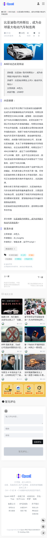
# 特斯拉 (18, 259)
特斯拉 (30, 72)
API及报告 (23, 504)
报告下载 (23, 511)
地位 (9, 84)
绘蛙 (35, 499)
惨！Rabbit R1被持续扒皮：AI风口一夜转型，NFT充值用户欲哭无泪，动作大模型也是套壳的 (35, 346)
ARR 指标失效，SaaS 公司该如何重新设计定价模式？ (11, 346)
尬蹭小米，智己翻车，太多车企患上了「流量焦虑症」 (11, 318)
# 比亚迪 (9, 259)
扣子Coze (21, 499)
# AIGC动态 (13, 255)
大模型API (23, 508)
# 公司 (23, 255)
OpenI (22, 530)
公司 (30, 80)
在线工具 (21, 496)
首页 (4, 12)
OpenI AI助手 (9, 496)
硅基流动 (31, 496)
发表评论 (37, 442)
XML (28, 532)
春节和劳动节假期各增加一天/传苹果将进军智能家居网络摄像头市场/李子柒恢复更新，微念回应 (35, 318)
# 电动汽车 (28, 259)
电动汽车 (17, 76)
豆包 (39, 496)
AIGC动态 (11, 12)
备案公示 (11, 504)
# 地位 (31, 255)
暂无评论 (10, 401)
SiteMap (23, 532)
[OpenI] (8, 4)
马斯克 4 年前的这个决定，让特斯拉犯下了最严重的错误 (11, 374)
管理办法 (12, 508)
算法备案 (12, 511)
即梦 (29, 499)
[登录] (38, 4)
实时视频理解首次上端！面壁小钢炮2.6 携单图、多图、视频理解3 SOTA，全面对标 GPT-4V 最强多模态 (35, 374)
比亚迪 (18, 72)
